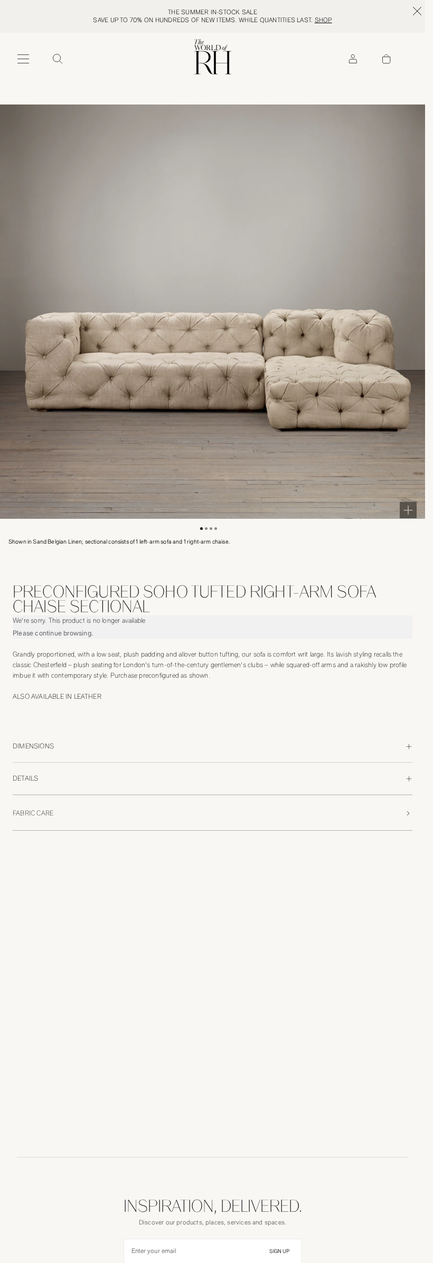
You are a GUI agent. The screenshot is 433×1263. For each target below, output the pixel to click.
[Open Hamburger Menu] (23, 59)
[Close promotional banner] (417, 11)
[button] (201, 528)
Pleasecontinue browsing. (53, 633)
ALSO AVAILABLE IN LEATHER (57, 696)
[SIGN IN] (352, 59)
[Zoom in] (408, 509)
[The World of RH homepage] (212, 56)
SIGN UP (279, 1251)
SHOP (323, 20)
